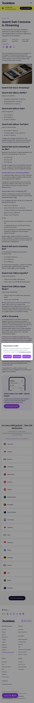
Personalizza (17, 356)
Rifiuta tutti (7, 356)
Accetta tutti (26, 356)
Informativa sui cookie (25, 352)
